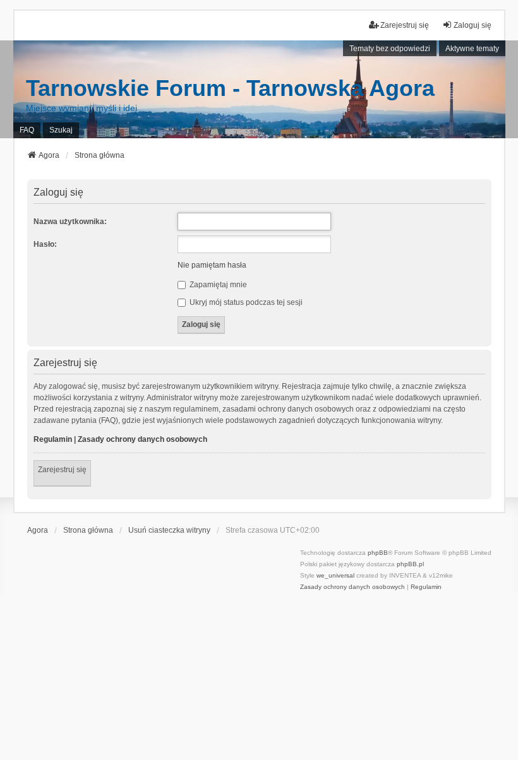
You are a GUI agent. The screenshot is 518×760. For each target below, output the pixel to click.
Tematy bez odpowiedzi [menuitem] (389, 48)
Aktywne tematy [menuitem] (472, 48)
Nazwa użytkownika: (70, 221)
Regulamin (52, 439)
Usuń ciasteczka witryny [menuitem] (169, 530)
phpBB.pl (410, 564)
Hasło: (45, 244)
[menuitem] (352, 587)
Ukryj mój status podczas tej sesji (245, 302)
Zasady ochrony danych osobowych (142, 439)
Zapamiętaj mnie (217, 284)
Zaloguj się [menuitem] (472, 25)
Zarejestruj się (62, 469)
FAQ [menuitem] (27, 130)
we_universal (335, 575)
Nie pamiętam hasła (212, 265)
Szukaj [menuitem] (61, 130)
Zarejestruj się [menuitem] (404, 25)
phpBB (378, 552)
